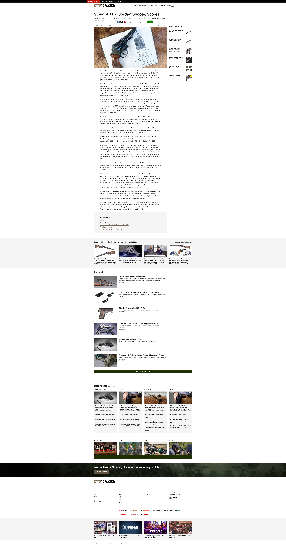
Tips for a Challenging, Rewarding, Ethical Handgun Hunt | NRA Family (105, 415)
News (134, 6)
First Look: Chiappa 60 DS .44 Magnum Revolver (138, 323)
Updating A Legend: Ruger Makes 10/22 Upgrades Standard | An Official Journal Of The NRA (155, 429)
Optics (123, 298)
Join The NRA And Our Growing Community (129, 536)
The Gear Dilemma (106, 227)
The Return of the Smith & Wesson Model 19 (114, 225)
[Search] (190, 5)
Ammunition (98, 440)
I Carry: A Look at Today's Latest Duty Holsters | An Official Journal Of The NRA (129, 407)
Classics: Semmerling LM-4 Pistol (132, 308)
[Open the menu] (172, 5)
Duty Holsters (123, 410)
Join (103, 1)
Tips (123, 282)
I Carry (121, 390)
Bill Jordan (115, 215)
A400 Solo (156, 410)
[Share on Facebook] (118, 21)
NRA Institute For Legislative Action (152, 492)
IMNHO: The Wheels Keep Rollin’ (132, 276)
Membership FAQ (173, 492)
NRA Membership (173, 488)
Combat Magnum (139, 215)
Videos (163, 6)
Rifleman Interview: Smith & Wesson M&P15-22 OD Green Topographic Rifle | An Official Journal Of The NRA (154, 261)
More (105, 273)
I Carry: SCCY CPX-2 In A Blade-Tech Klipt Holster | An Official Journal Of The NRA (130, 425)
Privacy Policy (96, 543)
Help (95, 494)
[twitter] (121, 21)
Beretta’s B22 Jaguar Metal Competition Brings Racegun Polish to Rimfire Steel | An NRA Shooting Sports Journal (155, 422)
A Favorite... (104, 222)
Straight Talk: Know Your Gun (130, 339)
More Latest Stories (149, 371)
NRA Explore (147, 494)
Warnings (120, 543)
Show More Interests (151, 457)
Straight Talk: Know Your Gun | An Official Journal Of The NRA (105, 407)
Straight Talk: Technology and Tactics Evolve (114, 229)
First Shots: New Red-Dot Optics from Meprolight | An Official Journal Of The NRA (179, 421)
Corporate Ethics (112, 543)
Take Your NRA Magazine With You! (104, 536)
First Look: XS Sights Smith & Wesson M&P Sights (139, 292)
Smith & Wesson (130, 215)
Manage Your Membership (175, 494)
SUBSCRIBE (101, 472)
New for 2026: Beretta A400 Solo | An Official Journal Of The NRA (154, 407)
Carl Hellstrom (122, 215)
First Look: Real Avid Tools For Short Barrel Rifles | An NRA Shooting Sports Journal (154, 416)
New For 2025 (143, 6)
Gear (156, 6)
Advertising (96, 488)
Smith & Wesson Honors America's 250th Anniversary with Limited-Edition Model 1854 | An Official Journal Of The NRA (105, 261)
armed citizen (105, 410)
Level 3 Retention (132, 410)
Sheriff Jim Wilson (152, 215)
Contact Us (96, 490)
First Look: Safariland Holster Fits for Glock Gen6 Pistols (141, 355)
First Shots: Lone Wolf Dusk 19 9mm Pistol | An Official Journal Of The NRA (180, 426)
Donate (111, 1)
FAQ (95, 492)
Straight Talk (109, 215)
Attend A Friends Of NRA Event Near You (180, 536)
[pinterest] (125, 21)
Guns (151, 6)
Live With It (103, 220)
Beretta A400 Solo (149, 410)
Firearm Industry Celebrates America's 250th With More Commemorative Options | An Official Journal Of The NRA (179, 261)
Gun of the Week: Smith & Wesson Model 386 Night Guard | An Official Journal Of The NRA (130, 260)
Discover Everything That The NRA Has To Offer (154, 536)
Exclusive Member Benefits (175, 490)
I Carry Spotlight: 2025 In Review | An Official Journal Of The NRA (129, 415)
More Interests (111, 386)
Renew (106, 1)
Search (95, 496)
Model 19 (145, 215)
